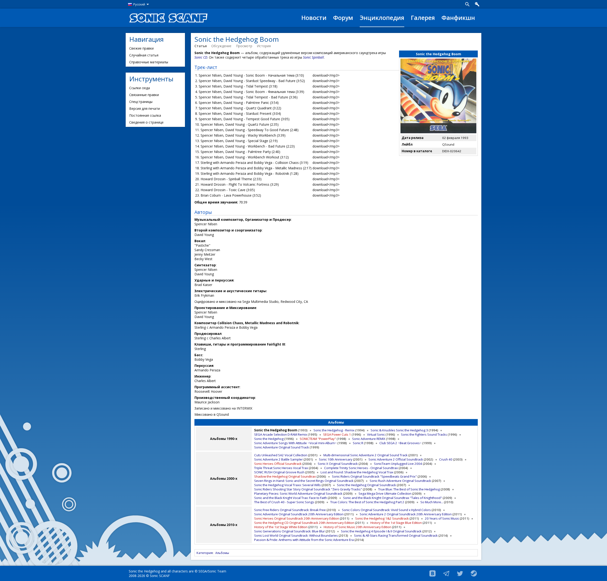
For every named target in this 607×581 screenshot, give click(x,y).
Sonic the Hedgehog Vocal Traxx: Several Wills (287, 485)
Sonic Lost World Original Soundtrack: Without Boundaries (296, 535)
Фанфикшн (458, 18)
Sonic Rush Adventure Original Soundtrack (400, 481)
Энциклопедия (382, 18)
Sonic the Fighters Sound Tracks (424, 434)
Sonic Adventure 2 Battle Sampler (278, 459)
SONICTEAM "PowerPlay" (318, 439)
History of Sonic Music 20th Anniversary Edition (357, 527)
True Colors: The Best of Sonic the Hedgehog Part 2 (367, 502)
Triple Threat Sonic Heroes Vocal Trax (281, 468)
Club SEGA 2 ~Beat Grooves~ (400, 443)
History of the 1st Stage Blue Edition (396, 523)
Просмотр (244, 46)
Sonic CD (200, 57)
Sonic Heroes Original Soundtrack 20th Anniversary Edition (296, 518)
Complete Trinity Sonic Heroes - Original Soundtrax (361, 468)
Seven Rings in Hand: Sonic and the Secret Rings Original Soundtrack (304, 481)
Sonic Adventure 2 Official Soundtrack (395, 459)
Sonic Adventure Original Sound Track (281, 447)
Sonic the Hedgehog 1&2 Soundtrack (382, 518)
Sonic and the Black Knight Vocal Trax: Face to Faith (290, 498)
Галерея (423, 18)
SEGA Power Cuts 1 (337, 434)
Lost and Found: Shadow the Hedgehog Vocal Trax (357, 472)
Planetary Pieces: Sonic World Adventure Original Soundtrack (298, 493)
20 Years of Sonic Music (442, 518)
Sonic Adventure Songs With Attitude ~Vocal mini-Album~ (295, 443)
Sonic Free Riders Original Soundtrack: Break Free (290, 510)
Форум (343, 18)
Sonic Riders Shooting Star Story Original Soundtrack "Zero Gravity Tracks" (308, 489)
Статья (200, 46)
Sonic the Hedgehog (269, 439)
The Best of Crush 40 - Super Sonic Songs (284, 502)
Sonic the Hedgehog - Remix (333, 430)
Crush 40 (445, 459)
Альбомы (222, 553)
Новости (313, 18)
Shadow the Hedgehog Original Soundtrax (285, 476)
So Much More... (431, 502)
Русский (139, 4)
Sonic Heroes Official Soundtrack (278, 463)
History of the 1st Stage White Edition (281, 527)
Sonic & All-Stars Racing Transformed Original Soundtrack (396, 535)
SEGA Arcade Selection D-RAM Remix (280, 434)
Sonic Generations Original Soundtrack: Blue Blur (289, 531)
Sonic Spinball (313, 57)
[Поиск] (467, 4)
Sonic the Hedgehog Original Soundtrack (366, 485)
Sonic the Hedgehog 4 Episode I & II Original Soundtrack (381, 531)
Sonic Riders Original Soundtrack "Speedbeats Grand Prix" (374, 476)
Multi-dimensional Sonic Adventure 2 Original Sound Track (365, 455)
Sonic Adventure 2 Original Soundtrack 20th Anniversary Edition (406, 514)
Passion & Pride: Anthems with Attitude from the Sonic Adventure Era (304, 540)
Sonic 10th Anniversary (335, 459)
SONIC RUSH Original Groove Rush (279, 472)
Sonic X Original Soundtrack (338, 463)
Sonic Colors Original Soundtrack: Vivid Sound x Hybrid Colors (386, 510)
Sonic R (358, 443)
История (264, 46)
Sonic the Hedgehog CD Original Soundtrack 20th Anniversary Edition (304, 523)
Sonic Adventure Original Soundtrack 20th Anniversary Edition (299, 514)
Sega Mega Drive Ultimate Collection (385, 493)
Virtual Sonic (376, 434)
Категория (205, 553)
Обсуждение (221, 46)
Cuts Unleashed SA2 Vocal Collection (280, 455)
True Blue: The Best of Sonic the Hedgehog (409, 489)
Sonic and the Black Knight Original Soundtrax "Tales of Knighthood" (392, 498)
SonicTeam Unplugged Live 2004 (398, 463)
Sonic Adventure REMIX (368, 439)
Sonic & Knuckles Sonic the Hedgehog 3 (399, 430)
